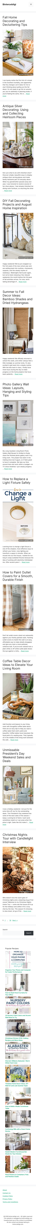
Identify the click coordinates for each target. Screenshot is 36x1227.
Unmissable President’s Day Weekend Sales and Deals (17, 755)
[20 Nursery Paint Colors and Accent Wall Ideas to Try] (18, 1005)
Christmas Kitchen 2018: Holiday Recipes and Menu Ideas (16, 1039)
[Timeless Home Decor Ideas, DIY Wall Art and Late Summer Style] (18, 1073)
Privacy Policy (7, 1199)
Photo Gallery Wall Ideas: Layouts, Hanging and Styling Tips (17, 389)
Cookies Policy (8, 1196)
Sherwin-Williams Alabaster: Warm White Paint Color (17, 1062)
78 (10, 920)
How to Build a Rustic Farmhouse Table (16, 1107)
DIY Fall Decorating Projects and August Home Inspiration (17, 204)
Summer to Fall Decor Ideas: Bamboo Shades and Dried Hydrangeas (18, 297)
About (5, 1190)
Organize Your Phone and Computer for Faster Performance (18, 971)
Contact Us (6, 1193)
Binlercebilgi (9, 4)
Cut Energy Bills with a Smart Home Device (17, 1130)
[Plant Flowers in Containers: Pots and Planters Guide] (18, 1164)
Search (5, 929)
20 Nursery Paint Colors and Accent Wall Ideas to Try (18, 1016)
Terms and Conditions (10, 1202)
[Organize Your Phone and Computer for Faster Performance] (18, 959)
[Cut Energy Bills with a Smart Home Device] (18, 1118)
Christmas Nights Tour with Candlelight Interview (18, 838)
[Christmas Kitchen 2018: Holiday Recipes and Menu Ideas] (18, 1028)
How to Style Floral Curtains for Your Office (16, 994)
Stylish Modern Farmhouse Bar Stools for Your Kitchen (16, 1153)
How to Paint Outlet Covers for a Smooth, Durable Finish (18, 575)
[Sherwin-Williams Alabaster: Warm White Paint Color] (18, 1050)
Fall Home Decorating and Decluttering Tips (15, 20)
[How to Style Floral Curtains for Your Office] (18, 982)
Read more (8, 191)
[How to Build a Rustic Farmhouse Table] (18, 1096)
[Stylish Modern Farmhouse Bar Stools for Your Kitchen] (18, 1141)
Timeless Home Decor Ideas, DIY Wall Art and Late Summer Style (16, 1085)
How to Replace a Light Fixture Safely (16, 480)
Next (15, 920)
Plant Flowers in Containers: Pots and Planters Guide (16, 1176)
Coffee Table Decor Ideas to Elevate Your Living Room (18, 664)
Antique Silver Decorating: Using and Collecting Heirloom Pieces (15, 111)
